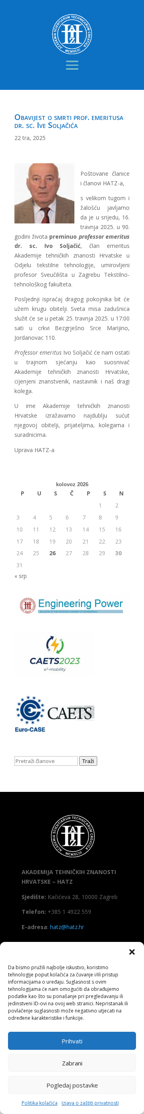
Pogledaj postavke (72, 1085)
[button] (132, 952)
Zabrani (72, 1063)
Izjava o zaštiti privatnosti (90, 1103)
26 (52, 553)
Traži (88, 761)
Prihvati (72, 1041)
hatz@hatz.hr (67, 927)
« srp (20, 576)
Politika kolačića (40, 1103)
